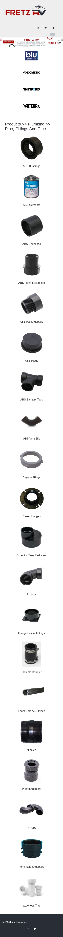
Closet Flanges (32, 516)
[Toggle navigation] (52, 34)
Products (13, 124)
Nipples (31, 750)
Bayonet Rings (31, 477)
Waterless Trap (31, 905)
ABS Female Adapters (31, 282)
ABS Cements (31, 205)
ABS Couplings (31, 244)
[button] (38, 28)
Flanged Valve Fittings (31, 633)
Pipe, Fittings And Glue (25, 128)
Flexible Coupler (31, 672)
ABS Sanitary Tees (31, 399)
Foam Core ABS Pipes (31, 711)
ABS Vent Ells (31, 438)
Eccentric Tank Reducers (31, 555)
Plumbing (36, 124)
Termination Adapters (31, 866)
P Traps (31, 827)
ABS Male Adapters (31, 321)
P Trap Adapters (31, 788)
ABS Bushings (31, 166)
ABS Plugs (31, 360)
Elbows (31, 594)
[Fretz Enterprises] (26, 12)
